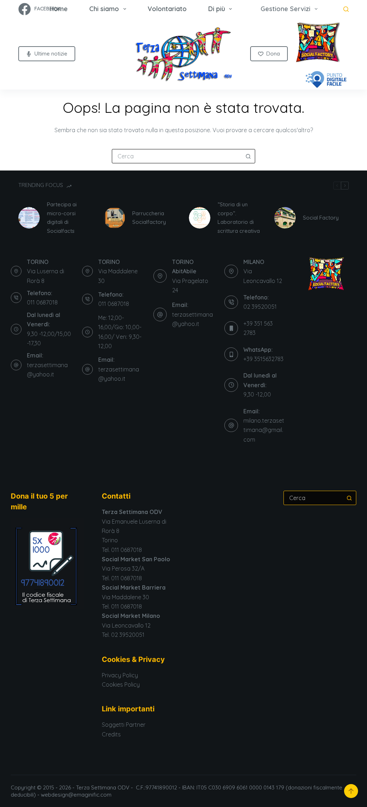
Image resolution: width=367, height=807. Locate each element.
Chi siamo (104, 9)
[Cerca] (346, 9)
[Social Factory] (285, 218)
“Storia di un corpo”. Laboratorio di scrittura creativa (239, 217)
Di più (216, 9)
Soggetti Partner (124, 724)
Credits (111, 734)
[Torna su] (351, 791)
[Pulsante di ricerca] (248, 156)
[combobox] (176, 156)
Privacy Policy (120, 675)
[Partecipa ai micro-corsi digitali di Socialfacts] (29, 218)
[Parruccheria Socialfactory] (114, 218)
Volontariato (167, 9)
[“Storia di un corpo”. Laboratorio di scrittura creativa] (199, 218)
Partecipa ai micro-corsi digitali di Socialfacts (62, 217)
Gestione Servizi (285, 9)
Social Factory (321, 217)
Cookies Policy (121, 684)
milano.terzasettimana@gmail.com (263, 430)
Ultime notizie (50, 53)
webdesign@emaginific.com (77, 794)
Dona (273, 53)
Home (58, 9)
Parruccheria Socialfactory (149, 218)
